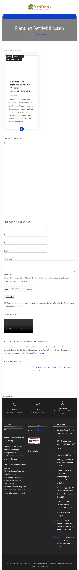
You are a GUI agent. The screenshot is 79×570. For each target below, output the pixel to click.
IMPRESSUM (38, 430)
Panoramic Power (14, 59)
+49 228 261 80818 (14, 412)
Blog (9, 56)
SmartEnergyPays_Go (65, 512)
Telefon (7, 243)
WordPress (44, 566)
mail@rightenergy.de (38, 412)
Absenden (9, 297)
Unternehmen (9, 227)
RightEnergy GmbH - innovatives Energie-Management (38, 563)
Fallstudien (18, 56)
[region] (39, 178)
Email (6, 251)
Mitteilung (8, 259)
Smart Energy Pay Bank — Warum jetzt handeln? (65, 540)
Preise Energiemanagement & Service (66, 451)
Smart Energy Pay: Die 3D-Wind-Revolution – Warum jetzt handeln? (65, 490)
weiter (41, 353)
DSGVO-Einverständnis (13, 275)
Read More (19, 129)
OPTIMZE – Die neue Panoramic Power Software (65, 504)
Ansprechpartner (11, 235)
